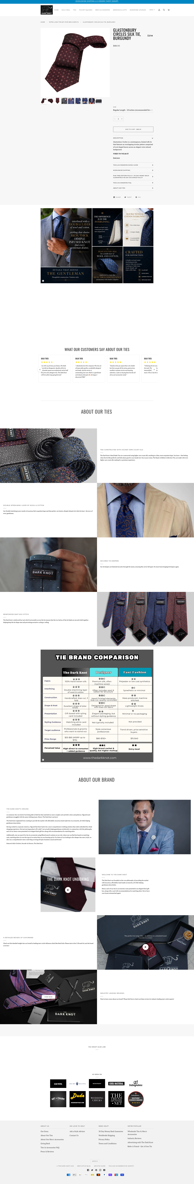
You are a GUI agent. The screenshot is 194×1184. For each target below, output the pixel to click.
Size (114, 107)
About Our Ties (47, 1135)
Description (118, 138)
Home (43, 22)
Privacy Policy (104, 1139)
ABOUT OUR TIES (119, 188)
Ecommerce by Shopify (125, 1166)
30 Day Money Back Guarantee (111, 1131)
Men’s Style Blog (84, 1166)
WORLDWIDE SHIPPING (121, 170)
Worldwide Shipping (107, 1135)
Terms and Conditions (108, 1143)
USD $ (151, 9)
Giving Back (45, 1143)
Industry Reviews (134, 1138)
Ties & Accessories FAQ (122, 183)
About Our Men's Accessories (52, 1139)
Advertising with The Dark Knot (140, 1142)
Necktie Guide (99, 1166)
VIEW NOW (48, 997)
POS (110, 1166)
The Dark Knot (64, 1166)
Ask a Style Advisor (77, 1131)
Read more (116, 158)
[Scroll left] (39, 369)
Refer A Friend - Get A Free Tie (140, 1146)
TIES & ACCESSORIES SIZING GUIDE (125, 165)
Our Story (44, 1131)
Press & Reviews (47, 1151)
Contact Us (74, 1135)
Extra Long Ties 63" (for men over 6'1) (64, 22)
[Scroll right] (154, 369)
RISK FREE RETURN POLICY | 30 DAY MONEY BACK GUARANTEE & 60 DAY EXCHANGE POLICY (131, 176)
